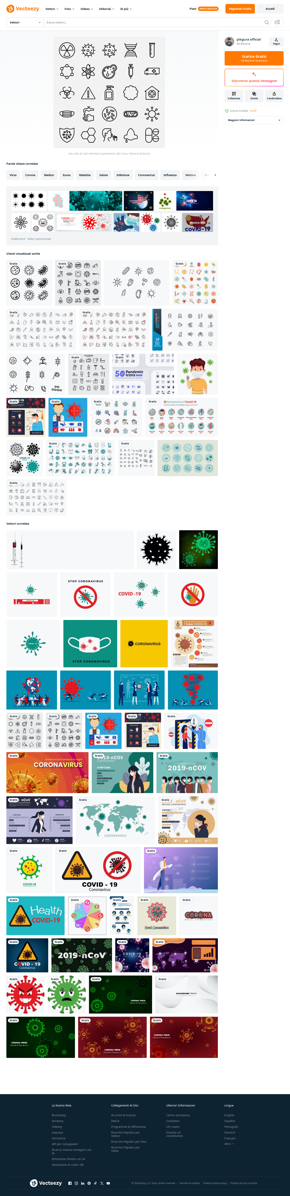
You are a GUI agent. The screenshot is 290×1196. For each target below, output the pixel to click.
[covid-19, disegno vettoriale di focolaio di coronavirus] (35, 915)
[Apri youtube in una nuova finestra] (108, 1183)
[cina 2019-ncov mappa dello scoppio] (115, 820)
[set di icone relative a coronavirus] (116, 417)
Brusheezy (59, 1115)
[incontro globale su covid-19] (31, 690)
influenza (170, 175)
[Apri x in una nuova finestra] (101, 1183)
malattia (84, 175)
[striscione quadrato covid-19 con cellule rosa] (132, 955)
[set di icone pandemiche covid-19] (185, 330)
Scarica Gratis (254, 58)
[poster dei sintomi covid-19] (25, 417)
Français (230, 1138)
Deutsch (229, 1132)
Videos (85, 9)
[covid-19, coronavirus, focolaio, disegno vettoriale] (98, 870)
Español (229, 1121)
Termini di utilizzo (189, 1183)
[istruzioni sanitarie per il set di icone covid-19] (41, 330)
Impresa (57, 1132)
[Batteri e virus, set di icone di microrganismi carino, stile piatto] (195, 283)
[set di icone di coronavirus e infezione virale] (80, 458)
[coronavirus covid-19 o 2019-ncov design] (122, 772)
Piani (193, 9)
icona (66, 175)
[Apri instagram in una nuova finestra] (76, 1183)
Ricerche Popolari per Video (125, 1149)
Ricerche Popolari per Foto (128, 1141)
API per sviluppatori (65, 1144)
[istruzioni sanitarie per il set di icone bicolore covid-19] (114, 330)
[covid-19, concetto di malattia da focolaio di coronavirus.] (27, 955)
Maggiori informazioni (241, 120)
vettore (190, 175)
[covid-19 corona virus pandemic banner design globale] (47, 772)
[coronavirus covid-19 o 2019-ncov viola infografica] (39, 820)
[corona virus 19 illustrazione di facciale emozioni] (25, 995)
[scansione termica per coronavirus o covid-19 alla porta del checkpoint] (191, 731)
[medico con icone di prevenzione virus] (67, 417)
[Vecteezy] (22, 9)
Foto (68, 9)
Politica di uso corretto (243, 1183)
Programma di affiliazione (128, 1127)
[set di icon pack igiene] (88, 374)
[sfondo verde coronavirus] (81, 955)
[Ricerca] (266, 22)
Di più (124, 9)
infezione (123, 175)
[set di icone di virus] (29, 283)
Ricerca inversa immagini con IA (71, 1151)
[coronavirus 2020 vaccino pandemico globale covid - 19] (70, 549)
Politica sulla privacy (215, 1183)
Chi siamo (172, 1127)
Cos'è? (253, 110)
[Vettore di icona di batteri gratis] (136, 283)
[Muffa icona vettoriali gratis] (35, 374)
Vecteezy (57, 1121)
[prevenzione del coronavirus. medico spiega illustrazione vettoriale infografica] (181, 870)
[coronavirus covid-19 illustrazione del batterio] (156, 915)
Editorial (105, 9)
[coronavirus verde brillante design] (198, 549)
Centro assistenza (178, 1115)
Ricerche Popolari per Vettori (125, 1134)
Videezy (57, 1127)
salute (103, 175)
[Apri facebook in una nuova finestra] (70, 1183)
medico (49, 175)
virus (13, 175)
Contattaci (173, 1121)
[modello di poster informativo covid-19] (185, 955)
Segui (276, 43)
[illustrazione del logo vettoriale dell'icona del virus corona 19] (31, 594)
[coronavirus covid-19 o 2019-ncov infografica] (188, 820)
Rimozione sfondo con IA (68, 1159)
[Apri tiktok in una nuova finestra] (95, 1183)
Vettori (50, 9)
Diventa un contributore (174, 1134)
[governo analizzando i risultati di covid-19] (139, 690)
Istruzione (58, 1138)
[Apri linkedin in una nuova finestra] (82, 1183)
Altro (227, 1143)
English (229, 1115)
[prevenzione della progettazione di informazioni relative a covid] (122, 915)
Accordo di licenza (123, 1115)
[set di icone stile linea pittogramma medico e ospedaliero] (36, 497)
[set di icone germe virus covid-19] (24, 458)
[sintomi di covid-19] (181, 417)
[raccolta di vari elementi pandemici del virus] (24, 731)
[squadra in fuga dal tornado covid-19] (193, 690)
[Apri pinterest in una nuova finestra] (89, 1183)
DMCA (115, 1121)
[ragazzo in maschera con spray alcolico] (197, 374)
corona (30, 175)
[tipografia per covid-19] (198, 915)
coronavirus (146, 175)
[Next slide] (211, 175)
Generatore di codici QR (68, 1165)
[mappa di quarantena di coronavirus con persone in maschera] (187, 772)
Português (231, 1127)
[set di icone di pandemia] (78, 283)
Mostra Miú (197, 222)
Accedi (270, 9)
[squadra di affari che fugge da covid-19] (85, 690)
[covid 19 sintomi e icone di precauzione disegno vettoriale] (136, 458)
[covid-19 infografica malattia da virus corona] (87, 915)
